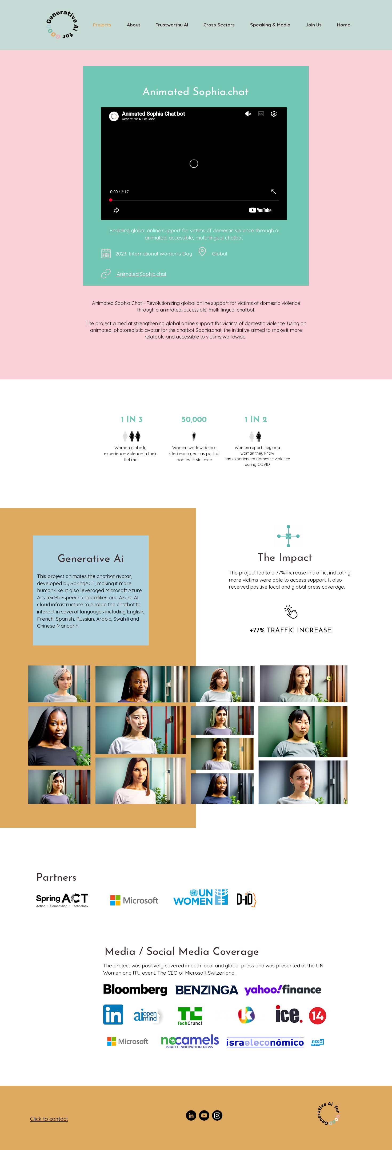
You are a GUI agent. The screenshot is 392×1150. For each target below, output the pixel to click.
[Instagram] (217, 1115)
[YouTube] (204, 1115)
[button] (219, 24)
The (268, 558)
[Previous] (71, 176)
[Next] (321, 176)
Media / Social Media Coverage (182, 952)
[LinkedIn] (191, 1115)
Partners (56, 878)
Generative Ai (91, 559)
